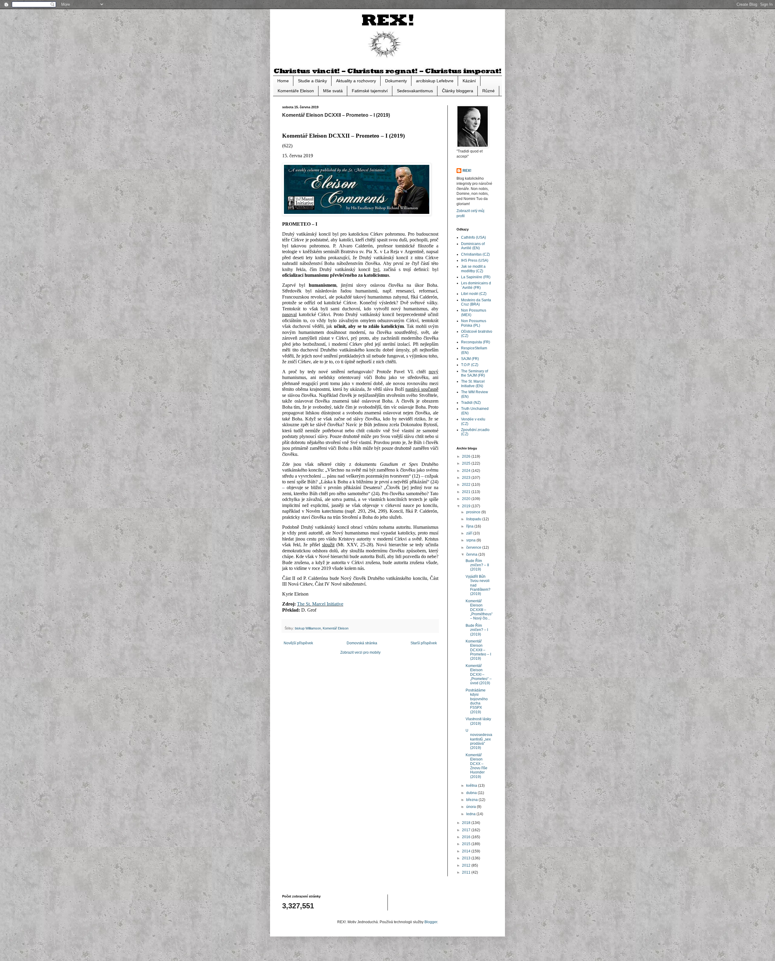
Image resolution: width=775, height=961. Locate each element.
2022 (466, 484)
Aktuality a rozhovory (356, 80)
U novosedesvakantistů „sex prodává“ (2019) (479, 739)
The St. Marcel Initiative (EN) (473, 383)
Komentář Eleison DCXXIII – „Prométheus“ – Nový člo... (479, 610)
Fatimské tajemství (370, 90)
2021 (466, 492)
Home (283, 80)
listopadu (474, 519)
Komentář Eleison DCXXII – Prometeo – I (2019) (478, 650)
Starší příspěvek (424, 643)
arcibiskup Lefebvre (434, 80)
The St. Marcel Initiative (320, 603)
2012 (466, 865)
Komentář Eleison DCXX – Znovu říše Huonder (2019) (476, 766)
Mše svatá (333, 90)
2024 (466, 471)
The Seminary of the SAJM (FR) (474, 373)
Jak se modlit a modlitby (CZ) (473, 268)
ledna (471, 814)
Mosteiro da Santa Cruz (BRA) (476, 302)
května (472, 785)
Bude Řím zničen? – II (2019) (477, 565)
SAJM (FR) (470, 359)
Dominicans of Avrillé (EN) (473, 246)
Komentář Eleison (335, 628)
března (472, 800)
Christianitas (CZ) (475, 254)
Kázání (469, 80)
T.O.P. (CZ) (469, 365)
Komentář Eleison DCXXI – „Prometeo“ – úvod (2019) (479, 674)
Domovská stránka (362, 643)
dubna (472, 793)
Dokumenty (396, 80)
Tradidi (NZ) (471, 402)
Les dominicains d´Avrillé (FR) (476, 285)
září (469, 533)
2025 (466, 463)
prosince (473, 512)
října (470, 526)
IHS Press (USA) (474, 260)
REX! (467, 170)
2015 (466, 844)
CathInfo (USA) (473, 237)
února (471, 807)
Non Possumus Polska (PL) (473, 323)
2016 (466, 837)
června (472, 554)
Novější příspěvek (298, 643)
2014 (466, 851)
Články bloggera (457, 90)
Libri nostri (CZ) (473, 294)
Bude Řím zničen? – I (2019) (477, 629)
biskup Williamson (308, 628)
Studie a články (312, 80)
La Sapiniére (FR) (475, 277)
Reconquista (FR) (475, 342)
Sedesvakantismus (415, 90)
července (474, 547)
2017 (466, 830)
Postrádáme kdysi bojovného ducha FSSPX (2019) (477, 701)
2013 (466, 858)
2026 (466, 456)
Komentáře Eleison (296, 90)
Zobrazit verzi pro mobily (360, 652)
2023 (466, 478)
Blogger (430, 922)
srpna (471, 540)
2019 (466, 506)
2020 (466, 499)
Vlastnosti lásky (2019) (478, 721)
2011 (466, 872)
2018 (466, 823)
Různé (488, 90)
